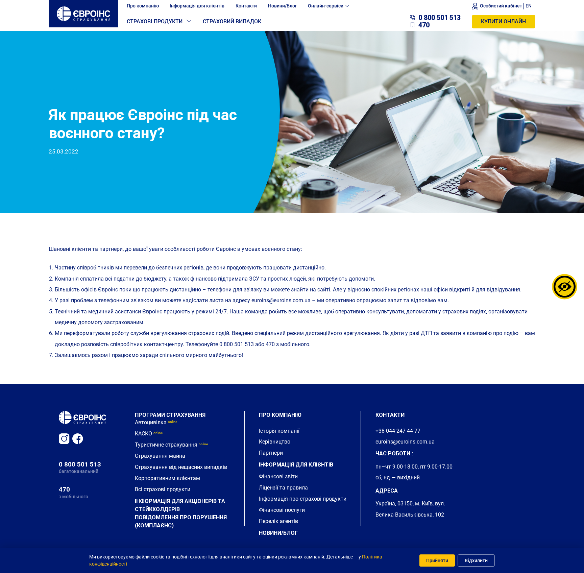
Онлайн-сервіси (325, 6)
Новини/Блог (282, 6)
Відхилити (476, 560)
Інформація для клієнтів (197, 6)
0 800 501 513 (80, 464)
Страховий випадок (232, 21)
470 (64, 489)
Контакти (246, 6)
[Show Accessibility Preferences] (564, 286)
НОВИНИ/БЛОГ (278, 533)
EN (529, 6)
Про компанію (143, 6)
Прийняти (437, 560)
